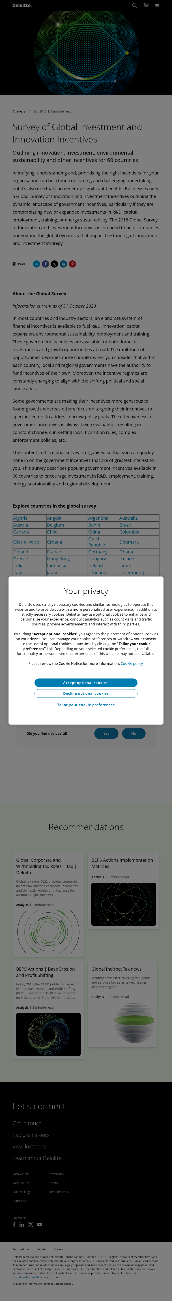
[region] (86, 650)
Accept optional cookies (86, 682)
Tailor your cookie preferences (86, 704)
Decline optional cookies (86, 693)
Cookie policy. (132, 663)
